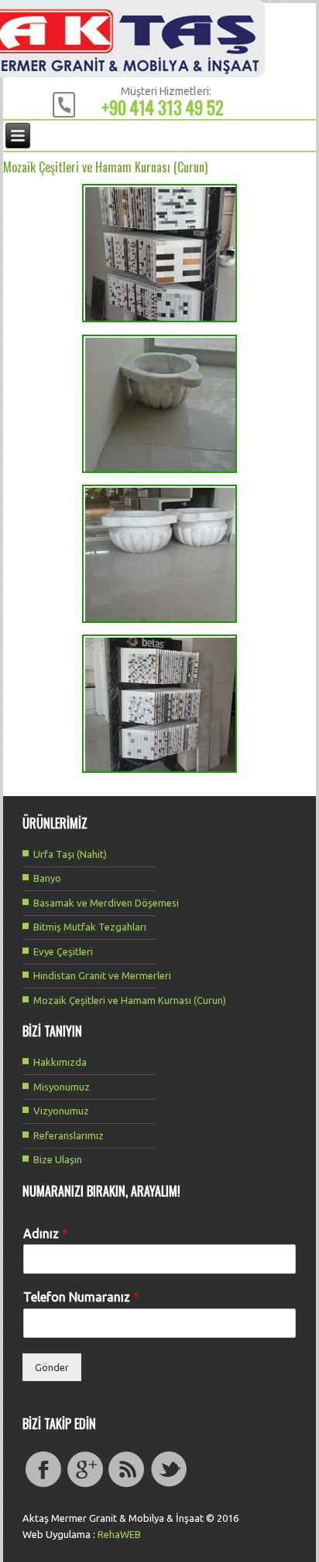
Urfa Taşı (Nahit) (70, 854)
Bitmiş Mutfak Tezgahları (89, 926)
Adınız (45, 1233)
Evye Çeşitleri (63, 951)
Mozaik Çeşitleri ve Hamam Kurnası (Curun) (129, 1000)
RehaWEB (119, 1534)
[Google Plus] (85, 1485)
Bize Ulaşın (57, 1159)
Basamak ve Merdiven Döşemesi (106, 902)
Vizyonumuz (61, 1110)
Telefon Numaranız (81, 1297)
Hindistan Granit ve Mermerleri (102, 975)
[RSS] (127, 1485)
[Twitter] (169, 1485)
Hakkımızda (60, 1062)
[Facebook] (43, 1485)
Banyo (47, 878)
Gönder (52, 1367)
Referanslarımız (68, 1135)
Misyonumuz (61, 1086)
